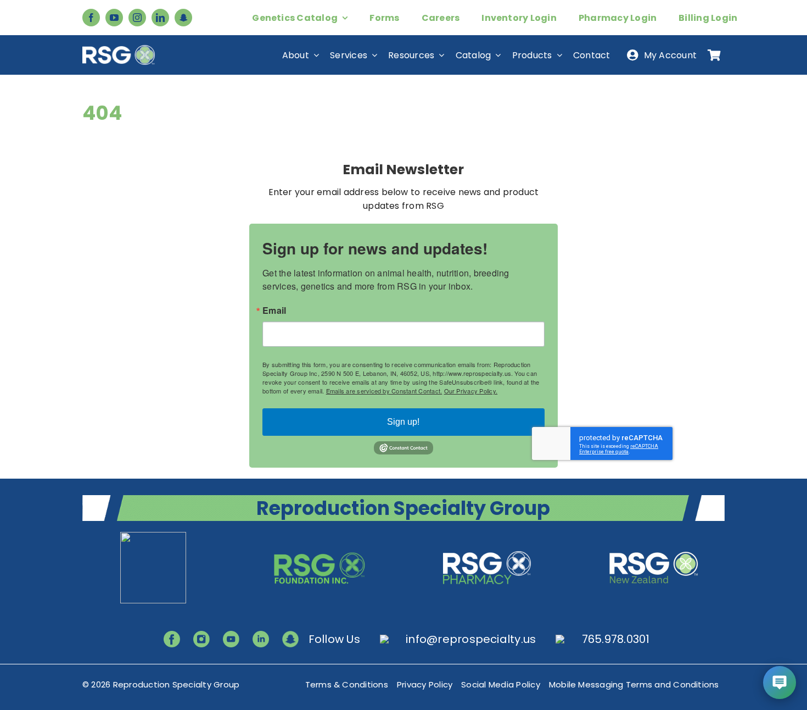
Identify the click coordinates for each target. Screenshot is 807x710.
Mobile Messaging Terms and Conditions (634, 684)
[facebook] (91, 17)
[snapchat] (183, 17)
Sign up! (403, 421)
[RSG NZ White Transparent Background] (654, 536)
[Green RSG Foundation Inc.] (320, 536)
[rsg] (118, 49)
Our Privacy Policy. (471, 390)
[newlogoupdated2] (153, 536)
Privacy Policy (424, 684)
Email (274, 310)
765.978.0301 (616, 639)
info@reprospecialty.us (471, 639)
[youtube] (114, 17)
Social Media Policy (500, 684)
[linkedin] (160, 17)
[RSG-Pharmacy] (487, 536)
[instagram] (137, 17)
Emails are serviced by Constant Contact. (384, 390)
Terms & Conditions (346, 684)
